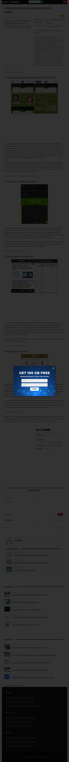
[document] (34, 381)
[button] (53, 368)
